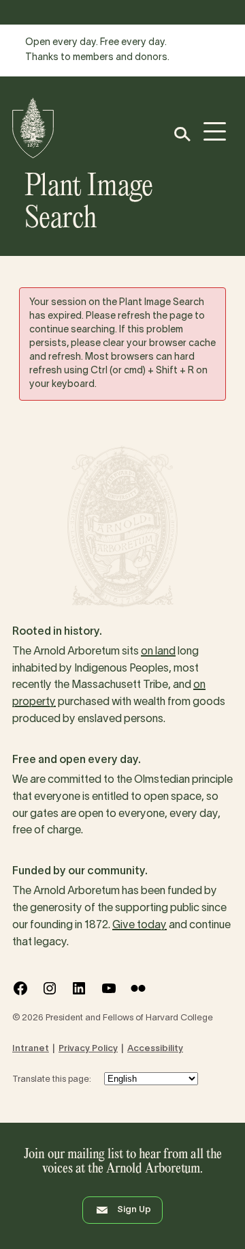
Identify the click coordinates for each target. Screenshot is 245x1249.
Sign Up (134, 1210)
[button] (181, 134)
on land (158, 652)
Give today (139, 925)
